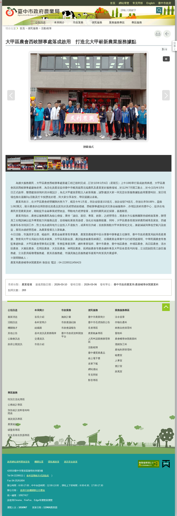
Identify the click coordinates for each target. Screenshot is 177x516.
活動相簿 (46, 28)
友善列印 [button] (158, 34)
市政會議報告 (68, 327)
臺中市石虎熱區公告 (99, 322)
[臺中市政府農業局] (57, 13)
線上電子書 (94, 358)
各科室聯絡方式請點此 (37, 475)
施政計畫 (66, 316)
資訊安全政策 (70, 461)
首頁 (112, 3)
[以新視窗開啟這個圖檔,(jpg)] (89, 98)
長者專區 (93, 327)
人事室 (118, 360)
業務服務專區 (117, 22)
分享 (174, 43)
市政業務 (78, 22)
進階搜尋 (169, 10)
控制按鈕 (166, 307)
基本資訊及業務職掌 (45, 333)
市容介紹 (39, 344)
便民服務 (97, 22)
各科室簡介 (41, 322)
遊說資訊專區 (15, 418)
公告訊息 (40, 22)
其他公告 (12, 333)
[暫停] (166, 58)
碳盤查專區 (14, 429)
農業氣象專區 (95, 333)
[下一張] (166, 95)
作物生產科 (121, 322)
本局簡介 (59, 22)
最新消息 (12, 316)
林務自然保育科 (123, 327)
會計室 (118, 366)
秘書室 (118, 355)
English (150, 3)
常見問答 (138, 3)
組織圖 (38, 327)
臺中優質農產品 (96, 352)
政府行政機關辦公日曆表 (32, 490)
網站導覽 (124, 3)
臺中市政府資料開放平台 (72, 335)
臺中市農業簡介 (96, 316)
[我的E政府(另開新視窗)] (166, 464)
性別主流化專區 (16, 399)
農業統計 (12, 424)
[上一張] (11, 95)
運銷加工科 (121, 344)
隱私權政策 (53, 461)
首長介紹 (39, 316)
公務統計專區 (15, 404)
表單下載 (93, 363)
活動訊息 (12, 322)
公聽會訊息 (14, 338)
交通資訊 (39, 338)
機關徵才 (12, 327)
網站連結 (93, 369)
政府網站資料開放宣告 (18, 461)
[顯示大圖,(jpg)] (13, 163)
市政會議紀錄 (68, 322)
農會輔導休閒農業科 (126, 338)
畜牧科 (118, 333)
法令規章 (120, 316)
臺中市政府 (164, 3)
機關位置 (38, 461)
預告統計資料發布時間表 (19, 412)
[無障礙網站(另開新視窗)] (148, 464)
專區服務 (137, 22)
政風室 (118, 371)
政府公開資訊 (15, 344)
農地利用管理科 (123, 349)
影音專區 (93, 380)
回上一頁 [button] (167, 34)
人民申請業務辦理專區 (99, 340)
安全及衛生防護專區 (19, 435)
